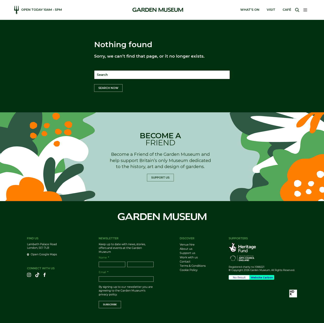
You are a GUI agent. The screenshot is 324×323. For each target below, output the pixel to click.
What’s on (249, 10)
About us (186, 248)
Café (287, 10)
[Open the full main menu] (306, 10)
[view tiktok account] (37, 274)
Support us (160, 177)
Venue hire (187, 244)
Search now (108, 88)
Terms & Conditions (193, 265)
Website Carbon (262, 277)
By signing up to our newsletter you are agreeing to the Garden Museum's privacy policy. (126, 290)
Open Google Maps (44, 254)
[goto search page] (297, 10)
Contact (185, 261)
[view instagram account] (29, 275)
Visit (271, 10)
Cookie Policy (189, 270)
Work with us (189, 257)
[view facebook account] (45, 275)
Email (103, 272)
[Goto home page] (157, 10)
